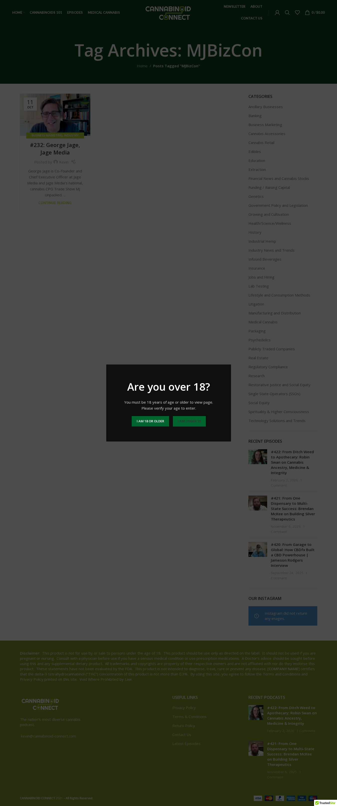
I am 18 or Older (150, 421)
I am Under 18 (189, 421)
